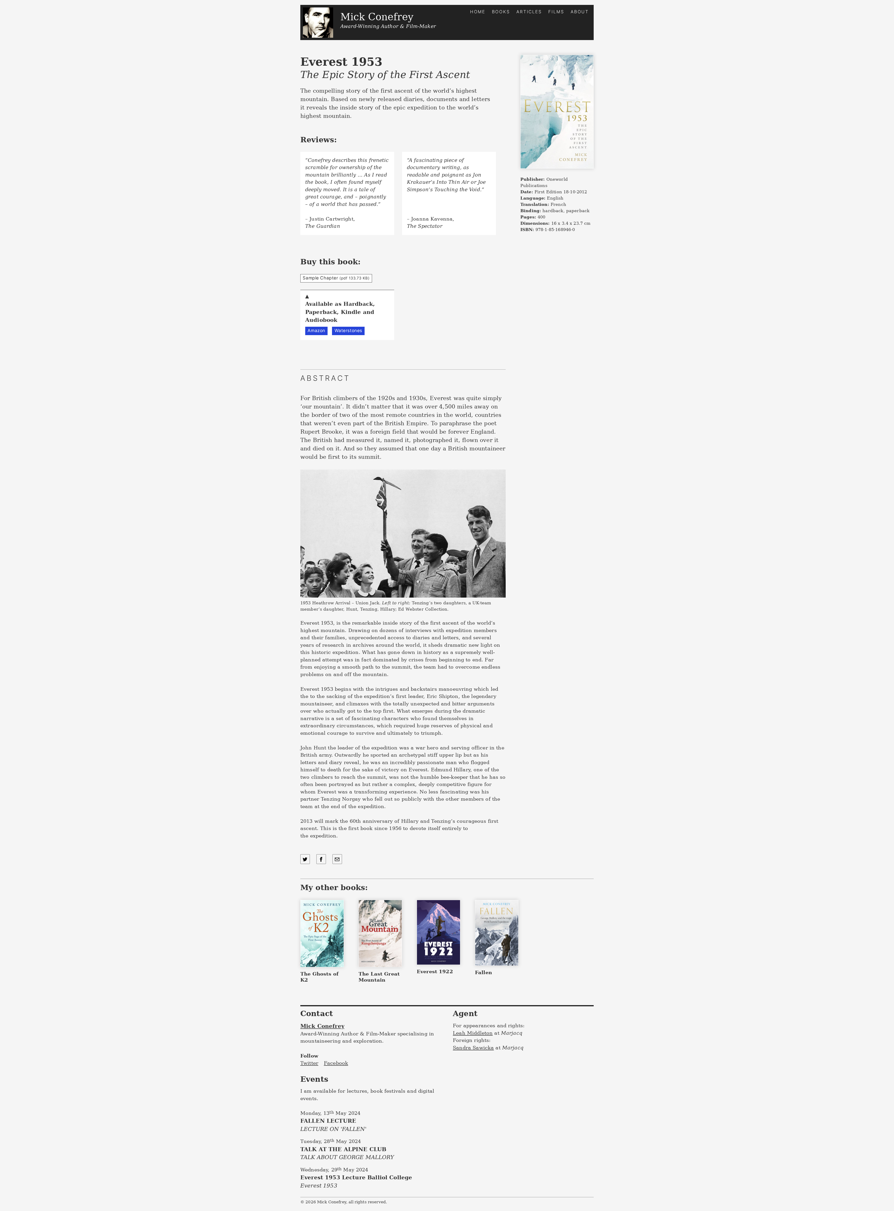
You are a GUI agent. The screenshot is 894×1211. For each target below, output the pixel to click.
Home (477, 11)
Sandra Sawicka (473, 1048)
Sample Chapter (336, 278)
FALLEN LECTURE (333, 1125)
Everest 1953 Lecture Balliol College (356, 1181)
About (580, 11)
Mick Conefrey (322, 1026)
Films (556, 11)
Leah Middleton (473, 1033)
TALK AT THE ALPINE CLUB (347, 1153)
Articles (529, 11)
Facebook (336, 1063)
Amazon (316, 330)
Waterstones (348, 330)
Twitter (309, 1063)
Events (314, 1079)
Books (501, 11)
